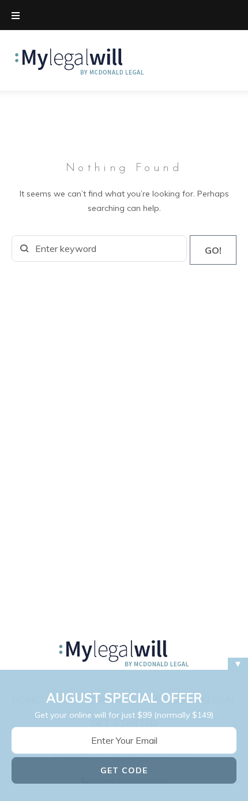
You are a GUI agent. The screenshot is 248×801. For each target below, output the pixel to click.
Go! (213, 250)
